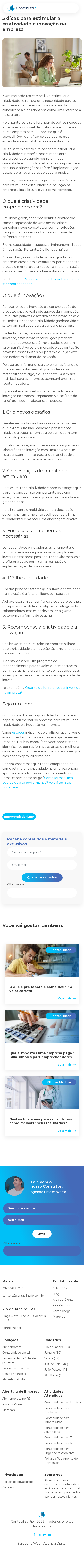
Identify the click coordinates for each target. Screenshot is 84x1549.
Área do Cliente (63, 1299)
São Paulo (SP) (54, 1375)
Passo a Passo (12, 1404)
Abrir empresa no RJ (16, 1398)
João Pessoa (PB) (56, 1369)
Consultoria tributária (16, 1368)
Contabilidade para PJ (59, 1443)
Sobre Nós (60, 1288)
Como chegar (11, 1328)
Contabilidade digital (16, 1352)
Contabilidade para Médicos (63, 1402)
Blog (56, 1294)
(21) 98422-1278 (13, 1288)
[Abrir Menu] (71, 8)
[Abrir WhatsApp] (74, 1539)
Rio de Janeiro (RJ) (57, 1347)
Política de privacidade (17, 1481)
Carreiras (8, 1487)
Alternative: (16, 884)
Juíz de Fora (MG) (56, 1364)
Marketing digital (13, 1379)
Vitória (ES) (51, 1358)
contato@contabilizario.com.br (23, 1295)
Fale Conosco (62, 1305)
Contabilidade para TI (58, 1437)
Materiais (59, 1316)
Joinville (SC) (52, 1352)
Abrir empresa (11, 1347)
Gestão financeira (14, 1374)
